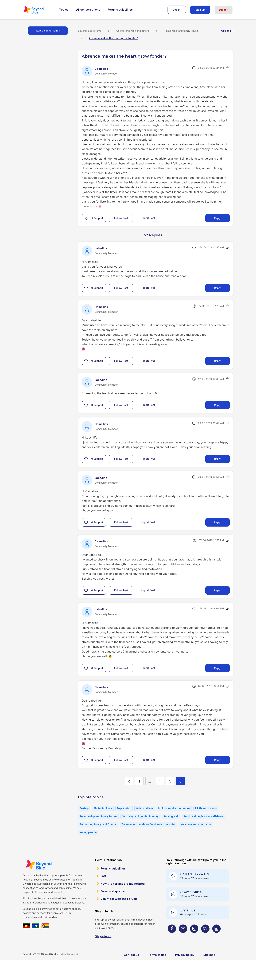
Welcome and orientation (196, 824)
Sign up (200, 9)
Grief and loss (144, 808)
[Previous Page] (129, 781)
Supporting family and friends (98, 824)
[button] (86, 218)
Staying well (171, 816)
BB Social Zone (103, 808)
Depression (124, 808)
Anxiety (84, 808)
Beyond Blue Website (39, 864)
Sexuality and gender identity (140, 816)
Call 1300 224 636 (195, 874)
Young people (88, 832)
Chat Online (191, 892)
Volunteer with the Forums (118, 898)
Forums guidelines (120, 9)
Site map (209, 955)
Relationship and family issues (181, 30)
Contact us (131, 955)
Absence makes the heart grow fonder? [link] (113, 38)
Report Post (148, 217)
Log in (176, 9)
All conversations (88, 9)
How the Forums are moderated (122, 883)
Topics (63, 9)
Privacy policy (184, 955)
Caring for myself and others (132, 30)
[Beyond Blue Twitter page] (205, 935)
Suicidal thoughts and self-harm (203, 816)
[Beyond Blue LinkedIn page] (216, 935)
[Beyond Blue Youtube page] (183, 935)
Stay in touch (103, 936)
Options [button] (226, 30)
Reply (217, 218)
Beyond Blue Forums (38, 9)
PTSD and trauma (206, 808)
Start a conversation (47, 30)
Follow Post (121, 218)
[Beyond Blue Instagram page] (194, 935)
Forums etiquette (112, 891)
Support (223, 9)
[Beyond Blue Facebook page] (171, 935)
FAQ (103, 876)
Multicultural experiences (174, 808)
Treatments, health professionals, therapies (148, 824)
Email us (188, 910)
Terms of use (157, 955)
